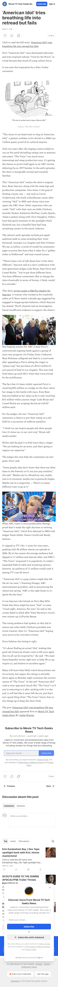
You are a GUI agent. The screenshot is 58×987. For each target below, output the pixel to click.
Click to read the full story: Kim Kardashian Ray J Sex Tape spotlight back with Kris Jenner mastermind (22, 861)
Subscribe (41, 4)
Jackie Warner (26, 715)
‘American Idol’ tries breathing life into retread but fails (27, 44)
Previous (11, 786)
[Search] (53, 841)
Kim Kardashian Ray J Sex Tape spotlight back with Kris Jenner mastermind (20, 852)
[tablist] (14, 806)
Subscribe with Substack (31, 937)
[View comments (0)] (12, 35)
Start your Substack (21, 974)
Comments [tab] (9, 806)
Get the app (43, 974)
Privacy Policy (30, 949)
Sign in (52, 4)
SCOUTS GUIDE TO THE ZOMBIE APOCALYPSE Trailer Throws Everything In (20, 880)
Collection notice (29, 967)
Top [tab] (5, 841)
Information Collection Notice (37, 946)
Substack (15, 981)
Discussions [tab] (24, 841)
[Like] (5, 35)
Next (48, 786)
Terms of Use (44, 944)
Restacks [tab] (21, 806)
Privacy (39, 964)
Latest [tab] (13, 841)
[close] (50, 887)
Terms (47, 964)
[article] (29, 859)
